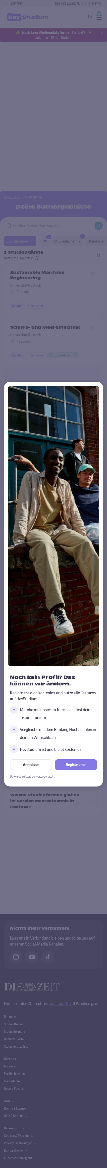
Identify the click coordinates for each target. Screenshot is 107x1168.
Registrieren (76, 764)
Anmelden (31, 764)
